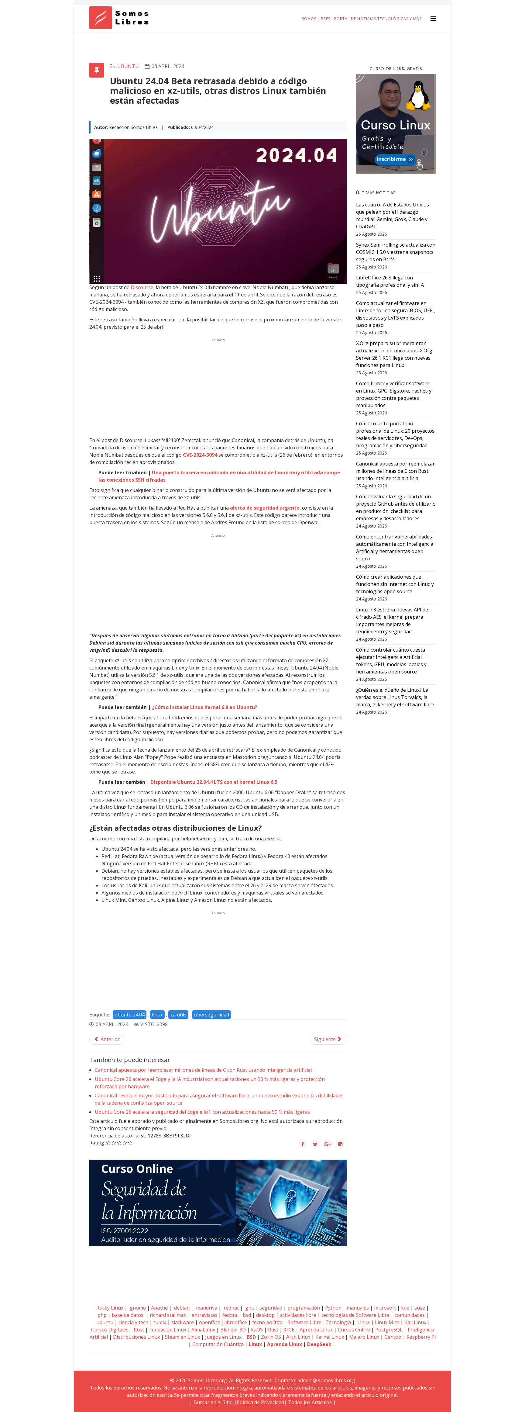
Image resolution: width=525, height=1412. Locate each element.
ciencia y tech (133, 1322)
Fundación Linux (167, 1329)
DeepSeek (319, 1344)
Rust (139, 1329)
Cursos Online (354, 1329)
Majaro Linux (364, 1337)
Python (333, 1307)
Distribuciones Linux (136, 1337)
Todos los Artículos (310, 1402)
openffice (209, 1322)
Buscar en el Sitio (213, 1402)
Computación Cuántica (218, 1344)
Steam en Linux (182, 1337)
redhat (230, 1307)
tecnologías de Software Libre (355, 1315)
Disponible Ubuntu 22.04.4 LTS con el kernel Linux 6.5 (213, 782)
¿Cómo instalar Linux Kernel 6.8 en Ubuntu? (204, 707)
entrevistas (204, 1315)
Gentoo (392, 1337)
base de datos (127, 1315)
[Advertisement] (218, 386)
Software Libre (304, 1322)
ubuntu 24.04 (130, 1014)
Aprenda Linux (316, 1329)
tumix (159, 1322)
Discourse (141, 287)
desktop (265, 1315)
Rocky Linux (109, 1307)
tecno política (267, 1322)
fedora (230, 1315)
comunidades (410, 1315)
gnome (137, 1307)
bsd (247, 1315)
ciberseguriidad (211, 1014)
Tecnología (338, 1322)
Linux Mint (387, 1322)
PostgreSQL (389, 1329)
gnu (249, 1307)
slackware (182, 1322)
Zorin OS (271, 1337)
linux (157, 1014)
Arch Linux (298, 1337)
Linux (363, 1322)
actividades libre (298, 1315)
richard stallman (168, 1315)
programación (303, 1307)
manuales (358, 1307)
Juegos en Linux (223, 1337)
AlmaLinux (203, 1329)
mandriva (206, 1307)
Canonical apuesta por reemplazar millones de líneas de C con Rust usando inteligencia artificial (203, 1070)
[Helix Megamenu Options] (433, 18)
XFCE (289, 1329)
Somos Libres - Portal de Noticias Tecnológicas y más (361, 18)
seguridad (270, 1307)
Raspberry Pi (421, 1337)
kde (405, 1307)
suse (419, 1307)
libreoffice (235, 1322)
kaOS (257, 1329)
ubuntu (128, 66)
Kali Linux (415, 1322)
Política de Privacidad (260, 1402)
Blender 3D (233, 1329)
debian (181, 1307)
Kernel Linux (329, 1337)
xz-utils (178, 1014)
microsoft (385, 1307)
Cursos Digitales (110, 1329)
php (102, 1315)
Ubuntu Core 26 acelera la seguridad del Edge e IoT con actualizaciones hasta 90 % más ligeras (202, 1112)
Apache (159, 1307)
